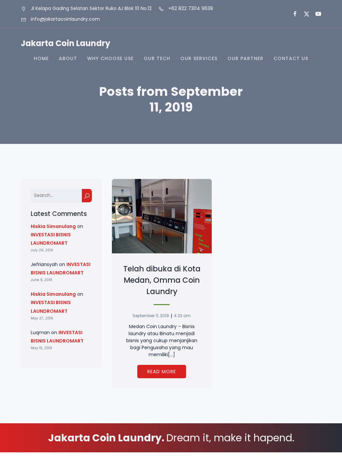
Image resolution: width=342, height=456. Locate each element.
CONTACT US (291, 58)
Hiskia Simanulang (53, 226)
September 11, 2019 (151, 315)
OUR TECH (157, 58)
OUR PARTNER (245, 58)
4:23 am (182, 315)
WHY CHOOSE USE (110, 58)
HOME (41, 58)
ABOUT (68, 58)
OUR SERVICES (198, 58)
